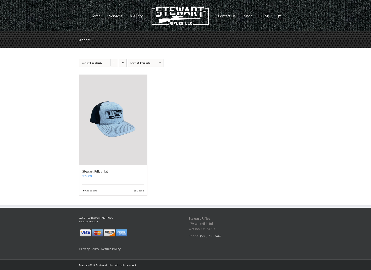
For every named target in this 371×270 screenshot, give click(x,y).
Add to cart (91, 190)
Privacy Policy (89, 249)
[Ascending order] (123, 63)
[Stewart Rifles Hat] (113, 120)
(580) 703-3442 (210, 236)
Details (140, 190)
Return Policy (111, 249)
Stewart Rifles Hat (95, 171)
